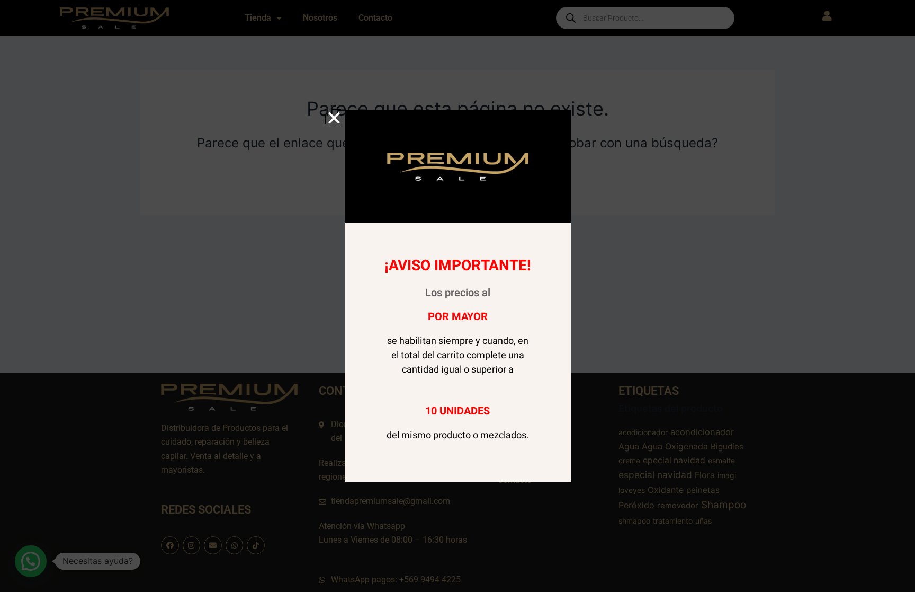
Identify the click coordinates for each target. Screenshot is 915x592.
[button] (334, 118)
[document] (457, 296)
